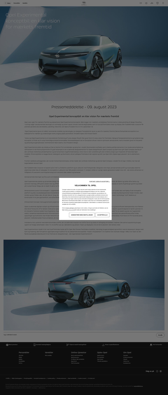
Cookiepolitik (70, 210)
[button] (99, 181)
